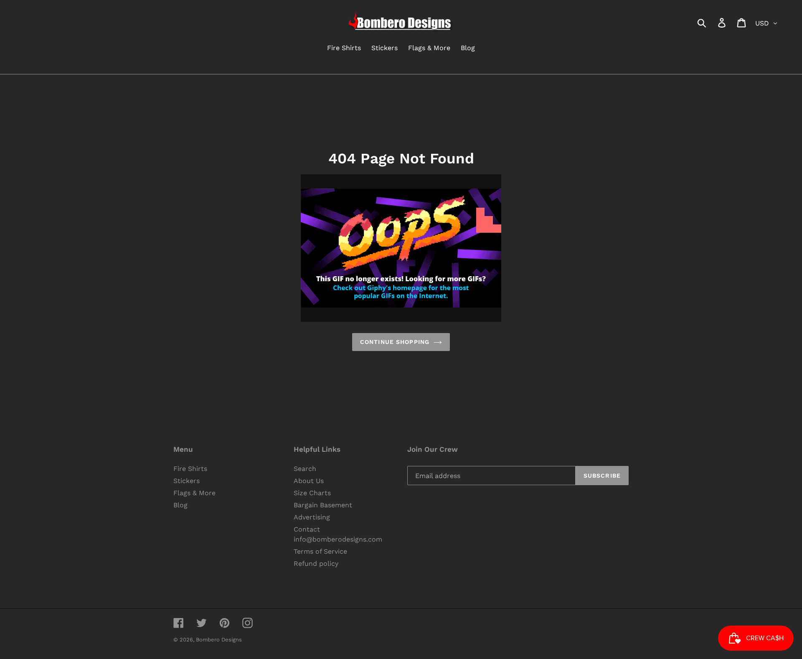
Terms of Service (320, 551)
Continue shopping (394, 341)
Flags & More (194, 493)
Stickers (186, 481)
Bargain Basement (323, 505)
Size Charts (312, 493)
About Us (309, 481)
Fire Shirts (190, 469)
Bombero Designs (219, 639)
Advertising (312, 517)
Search (305, 469)
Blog (180, 505)
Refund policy (316, 563)
